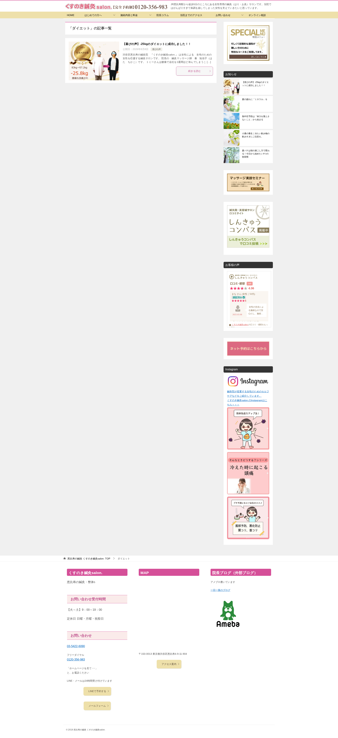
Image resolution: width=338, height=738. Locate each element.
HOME (70, 15)
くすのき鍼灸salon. (240, 324)
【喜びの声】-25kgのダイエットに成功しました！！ (157, 43)
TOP (88, 558)
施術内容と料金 (129, 15)
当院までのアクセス (191, 15)
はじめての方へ (93, 15)
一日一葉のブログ (220, 590)
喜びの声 (156, 49)
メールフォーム (97, 705)
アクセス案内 (169, 664)
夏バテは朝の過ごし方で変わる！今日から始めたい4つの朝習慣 (256, 153)
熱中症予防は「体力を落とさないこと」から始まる (256, 118)
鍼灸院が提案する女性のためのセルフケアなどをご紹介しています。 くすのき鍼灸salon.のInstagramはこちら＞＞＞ (248, 398)
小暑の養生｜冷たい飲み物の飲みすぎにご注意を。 (256, 135)
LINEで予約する (97, 691)
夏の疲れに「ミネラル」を (254, 99)
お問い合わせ (223, 15)
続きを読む (194, 71)
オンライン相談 (257, 15)
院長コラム (163, 15)
